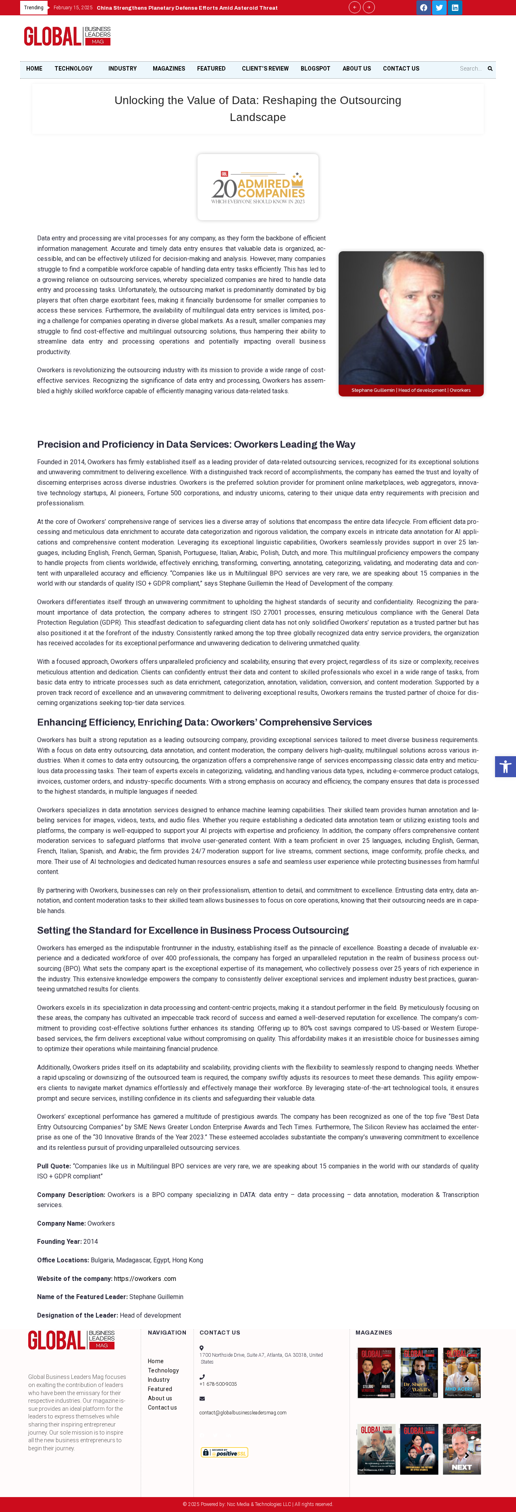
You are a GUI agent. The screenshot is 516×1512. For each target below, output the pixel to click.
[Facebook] (423, 7)
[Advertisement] (345, 41)
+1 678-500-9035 (218, 1384)
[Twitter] (439, 7)
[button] (505, 766)
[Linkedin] (455, 7)
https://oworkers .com (144, 1279)
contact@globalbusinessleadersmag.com (243, 1413)
